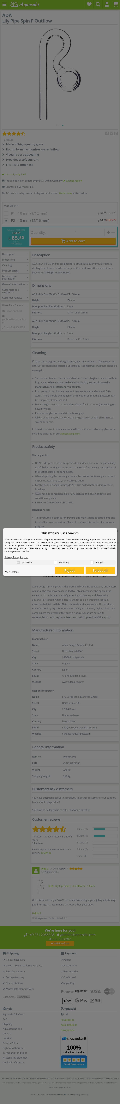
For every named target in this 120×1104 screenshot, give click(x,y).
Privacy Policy (12, 557)
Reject (69, 570)
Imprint (24, 557)
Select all (100, 570)
